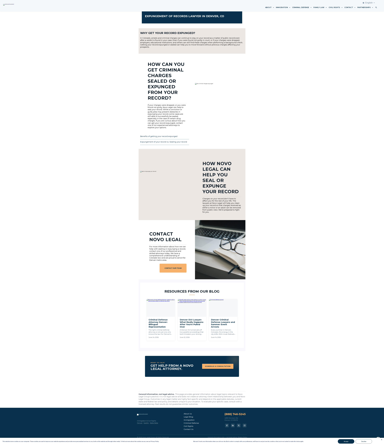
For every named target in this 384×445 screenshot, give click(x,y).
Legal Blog (188, 417)
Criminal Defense (191, 423)
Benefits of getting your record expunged (158, 136)
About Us (188, 414)
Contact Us (188, 429)
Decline (363, 441)
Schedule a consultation (217, 366)
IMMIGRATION (282, 7)
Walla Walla (154, 423)
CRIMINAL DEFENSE (300, 7)
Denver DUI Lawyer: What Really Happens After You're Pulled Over (191, 323)
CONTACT (348, 7)
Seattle (146, 423)
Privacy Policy (242, 437)
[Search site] (376, 7)
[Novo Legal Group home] (8, 6)
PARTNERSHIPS (364, 7)
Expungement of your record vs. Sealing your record (163, 142)
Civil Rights (188, 426)
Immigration (189, 420)
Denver (139, 423)
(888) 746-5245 (235, 414)
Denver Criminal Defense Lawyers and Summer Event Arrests (223, 323)
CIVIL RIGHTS (334, 7)
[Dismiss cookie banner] (381, 439)
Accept (346, 441)
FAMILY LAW (319, 7)
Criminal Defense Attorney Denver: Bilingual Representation (158, 323)
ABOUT (268, 7)
